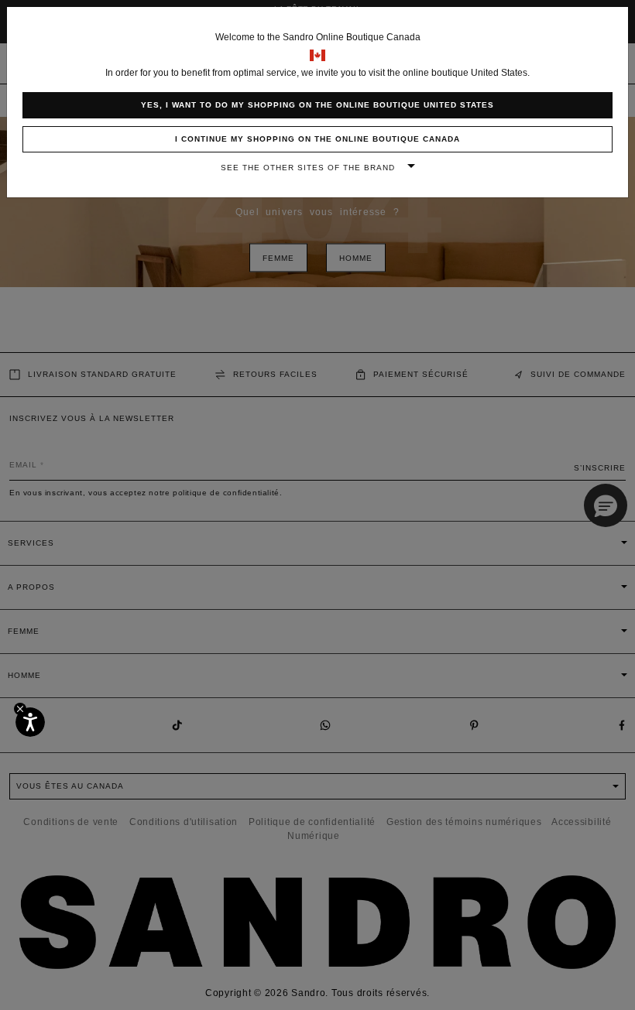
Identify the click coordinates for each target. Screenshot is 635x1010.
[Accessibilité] (30, 722)
